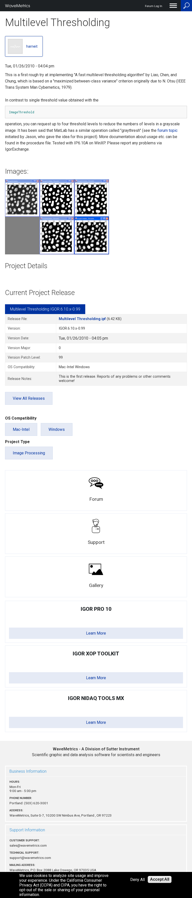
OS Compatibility (20, 418)
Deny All (137, 879)
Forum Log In (153, 6)
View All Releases (29, 398)
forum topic (168, 130)
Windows (56, 429)
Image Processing (29, 453)
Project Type (17, 441)
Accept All (159, 879)
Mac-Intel (21, 429)
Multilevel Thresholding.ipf (82, 319)
